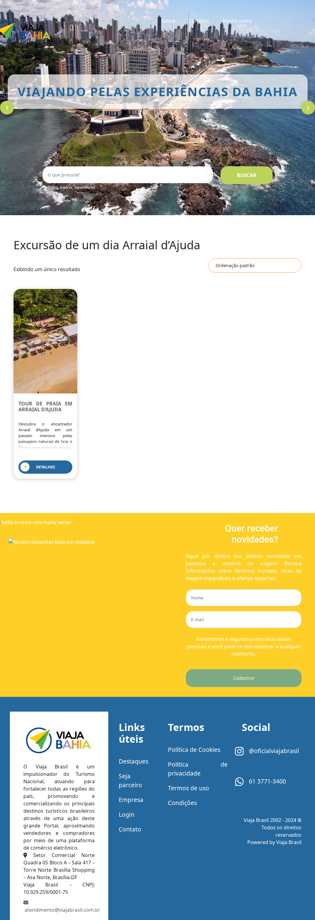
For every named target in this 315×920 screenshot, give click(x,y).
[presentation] (7, 108)
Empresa (131, 800)
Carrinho (199, 21)
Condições (182, 803)
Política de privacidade (198, 768)
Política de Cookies (194, 749)
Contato (130, 829)
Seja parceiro (130, 780)
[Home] (59, 741)
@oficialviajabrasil (273, 751)
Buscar (247, 175)
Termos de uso (188, 788)
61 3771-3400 (266, 781)
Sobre (168, 21)
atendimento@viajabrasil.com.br (59, 909)
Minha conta (237, 21)
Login (126, 814)
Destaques (133, 761)
